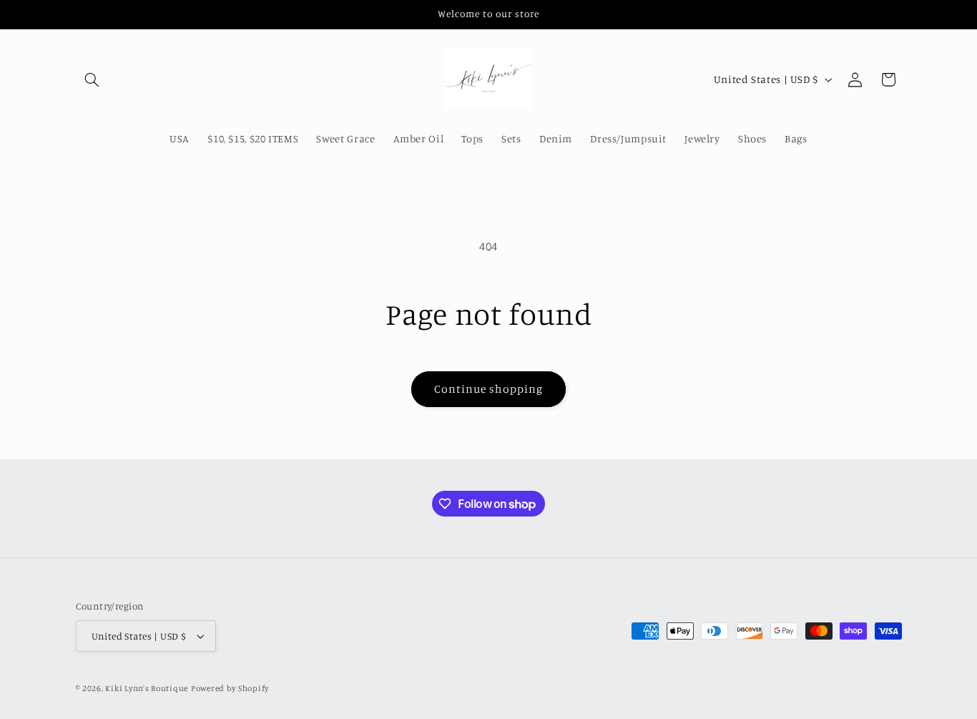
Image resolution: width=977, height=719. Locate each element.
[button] (92, 79)
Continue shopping (489, 389)
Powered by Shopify (230, 688)
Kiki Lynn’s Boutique (146, 688)
